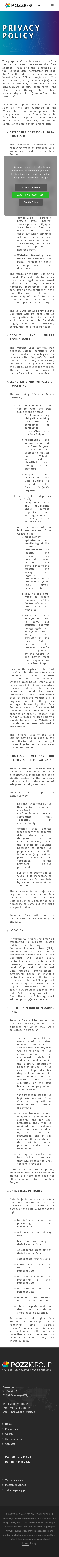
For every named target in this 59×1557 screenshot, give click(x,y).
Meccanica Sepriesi (16, 1485)
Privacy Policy (29, 1543)
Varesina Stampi (14, 1480)
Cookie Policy (31, 202)
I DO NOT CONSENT (31, 187)
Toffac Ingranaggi (15, 1490)
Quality (9, 1433)
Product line (12, 1429)
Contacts (10, 1444)
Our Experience (14, 1439)
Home (8, 1423)
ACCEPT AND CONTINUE (30, 195)
